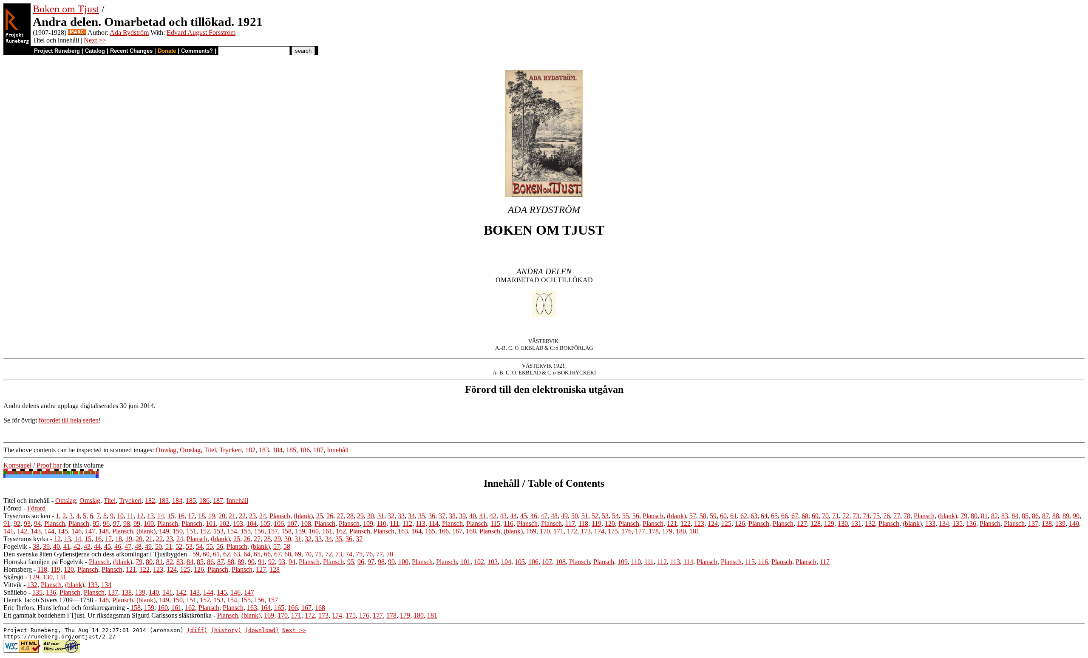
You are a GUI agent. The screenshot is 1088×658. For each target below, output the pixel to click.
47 (544, 515)
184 (277, 450)
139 (1060, 523)
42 (493, 515)
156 (259, 531)
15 (170, 515)
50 (574, 515)
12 (140, 515)
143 (36, 531)
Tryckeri (230, 450)
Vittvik (12, 584)
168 (471, 531)
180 (681, 531)
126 (740, 523)
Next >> (95, 40)
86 (1035, 515)
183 (264, 450)
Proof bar (49, 465)
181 (694, 531)
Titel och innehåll (26, 500)
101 (211, 523)
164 (416, 531)
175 (613, 531)
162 (341, 531)
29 (360, 515)
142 (22, 531)
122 (685, 523)
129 (829, 523)
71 (835, 515)
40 (472, 515)
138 (1047, 523)
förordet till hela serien (69, 420)
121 (672, 523)
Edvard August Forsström (201, 32)
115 (495, 523)
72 (845, 515)
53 (605, 515)
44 (513, 515)
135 (957, 523)
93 (27, 523)
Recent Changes (131, 51)
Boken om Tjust (66, 8)
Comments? (197, 51)
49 (564, 515)
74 (866, 515)
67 (794, 515)
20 (221, 515)
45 (523, 515)
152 (205, 531)
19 (211, 515)
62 (743, 515)
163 (403, 531)
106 (279, 523)
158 (286, 531)
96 (106, 523)
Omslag (166, 450)
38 (452, 515)
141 (8, 531)
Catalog (95, 51)
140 (1074, 523)
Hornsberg (17, 569)
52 (595, 515)
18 (201, 515)
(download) (262, 630)
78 (907, 515)
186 (305, 450)
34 (411, 515)
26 (329, 515)
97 (116, 523)
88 (1055, 515)
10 (120, 515)
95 (96, 523)
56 (635, 515)
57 (692, 515)
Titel (210, 450)
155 (246, 531)
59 (713, 515)
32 (391, 515)
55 (625, 515)
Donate (167, 51)
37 (442, 515)
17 (191, 515)
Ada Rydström (129, 32)
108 (306, 523)
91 (6, 523)
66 (784, 515)
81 (984, 515)
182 (250, 450)
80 (974, 515)
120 (610, 523)
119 (596, 523)
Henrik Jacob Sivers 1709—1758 (48, 600)
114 (434, 523)
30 (370, 515)
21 (232, 515)
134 (944, 523)
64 (764, 515)
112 (407, 523)
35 (421, 515)
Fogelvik (15, 546)
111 (394, 523)
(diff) (197, 630)
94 (37, 523)
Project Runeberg (57, 51)
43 (503, 515)
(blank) (303, 515)
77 (896, 515)
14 (160, 515)
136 (971, 523)
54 (615, 515)
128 (815, 523)
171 (558, 531)
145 (63, 531)
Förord (12, 508)
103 (238, 523)
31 (380, 515)
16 (181, 515)
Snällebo (15, 592)
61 (733, 515)
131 (856, 523)
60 (723, 515)
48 (554, 515)
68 (805, 515)
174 (599, 531)
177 (640, 531)
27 (340, 515)
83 (1004, 515)
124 (713, 523)
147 (90, 531)
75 (876, 515)
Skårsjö (13, 577)
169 (531, 531)
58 (703, 515)
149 (164, 531)
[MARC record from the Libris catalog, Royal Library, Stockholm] (77, 32)
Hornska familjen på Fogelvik (43, 561)
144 (49, 531)
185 (291, 450)
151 (191, 531)
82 (994, 515)
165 (430, 531)
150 (178, 531)
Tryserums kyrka (25, 538)
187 (318, 450)
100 (149, 523)
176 (626, 531)
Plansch (279, 515)
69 (815, 515)
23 (252, 515)
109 (368, 523)
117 (570, 523)
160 (314, 531)
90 (1076, 515)
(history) (226, 630)
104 (251, 523)
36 (431, 515)
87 (1045, 515)
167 (457, 531)
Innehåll (337, 450)
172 (572, 531)
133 (930, 523)
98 (126, 523)
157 (273, 531)
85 (1025, 515)
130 (843, 523)
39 (462, 515)
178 (654, 531)
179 (667, 531)
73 (856, 515)
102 (224, 523)
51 (584, 515)
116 (508, 523)
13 (150, 515)
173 (586, 531)
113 (420, 523)
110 (381, 523)
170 (545, 531)
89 (1065, 515)
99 (136, 523)
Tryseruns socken (26, 515)
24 (262, 515)
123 (699, 523)
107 (292, 523)
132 (870, 523)
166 (444, 531)
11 (130, 515)
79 (963, 515)
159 (300, 531)
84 (1015, 515)
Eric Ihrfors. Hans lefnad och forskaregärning (64, 607)
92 (17, 523)
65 (774, 515)
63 (754, 515)
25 (319, 515)
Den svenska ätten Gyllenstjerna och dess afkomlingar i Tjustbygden (95, 554)
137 (1033, 523)
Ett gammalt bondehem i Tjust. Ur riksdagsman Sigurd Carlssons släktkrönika (107, 615)
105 (265, 523)
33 (401, 515)
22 (242, 515)
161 (327, 531)
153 (218, 531)
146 (76, 531)
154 (232, 531)
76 (886, 515)
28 (350, 515)
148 (104, 531)
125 (726, 523)
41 (482, 515)
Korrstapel (17, 465)
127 (802, 523)
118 (583, 523)
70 (825, 515)
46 (533, 515)
